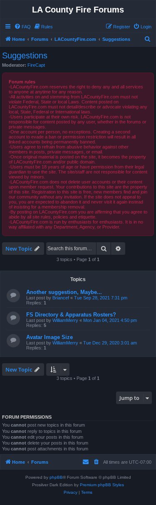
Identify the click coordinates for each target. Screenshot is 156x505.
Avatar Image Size (49, 337)
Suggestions (24, 55)
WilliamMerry (65, 320)
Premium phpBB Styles (102, 484)
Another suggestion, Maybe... (64, 292)
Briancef (60, 297)
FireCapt (36, 65)
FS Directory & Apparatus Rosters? (71, 315)
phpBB (56, 477)
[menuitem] (22, 27)
